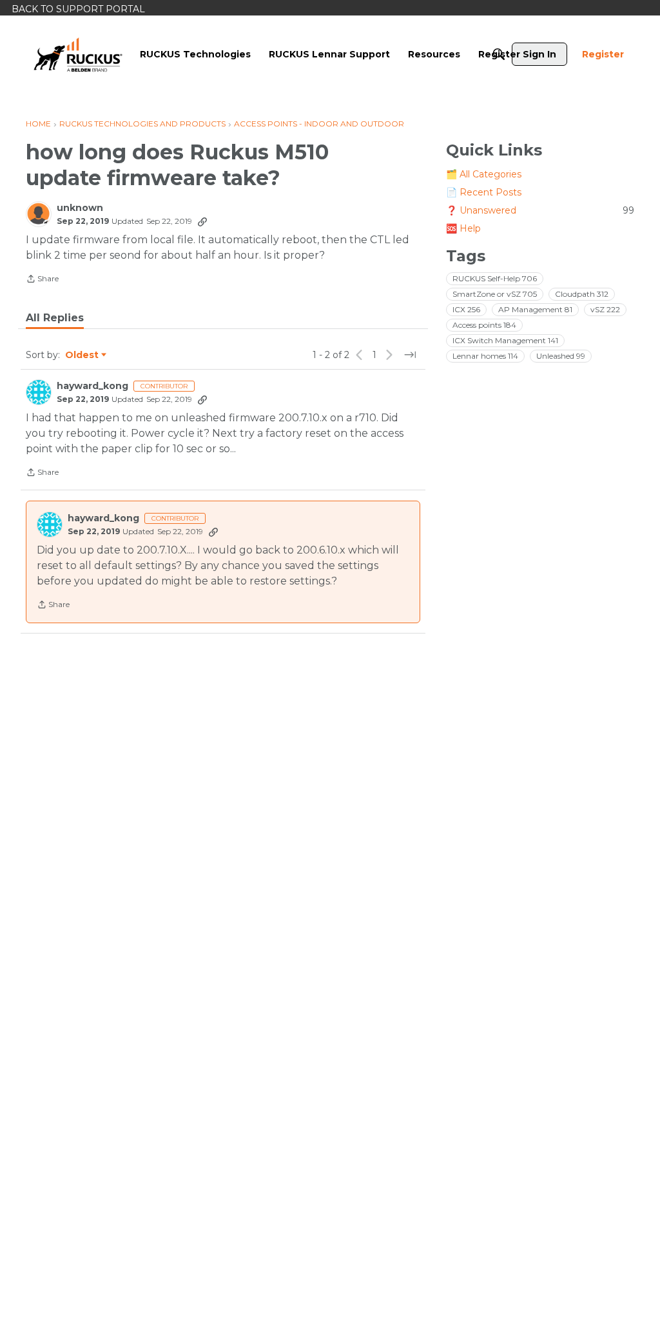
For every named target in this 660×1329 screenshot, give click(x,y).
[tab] (55, 318)
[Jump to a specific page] (410, 355)
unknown (80, 208)
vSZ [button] (605, 309)
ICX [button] (466, 309)
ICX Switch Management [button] (505, 340)
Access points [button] (484, 325)
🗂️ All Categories (483, 174)
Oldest (82, 355)
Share (42, 280)
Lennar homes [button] (485, 356)
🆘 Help (463, 228)
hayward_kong (92, 386)
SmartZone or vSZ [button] (494, 294)
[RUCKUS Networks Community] (78, 54)
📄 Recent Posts (483, 192)
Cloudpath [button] (581, 294)
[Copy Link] (202, 221)
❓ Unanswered (540, 210)
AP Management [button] (535, 309)
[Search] (498, 54)
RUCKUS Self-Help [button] (494, 278)
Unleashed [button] (560, 356)
